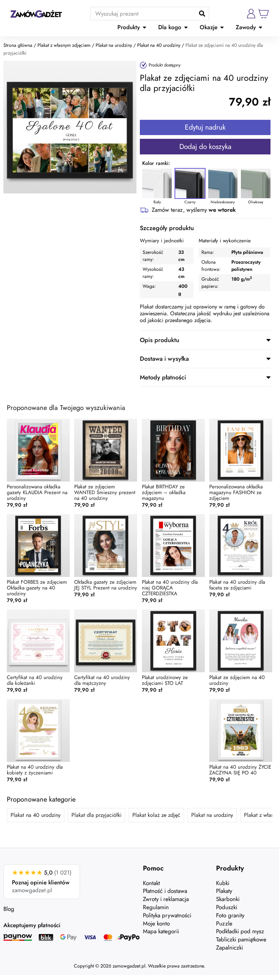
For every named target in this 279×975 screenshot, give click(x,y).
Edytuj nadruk (205, 127)
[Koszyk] (264, 13)
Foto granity (230, 915)
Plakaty (224, 891)
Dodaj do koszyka (205, 147)
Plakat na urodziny (114, 45)
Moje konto (156, 923)
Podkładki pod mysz (240, 931)
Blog (8, 909)
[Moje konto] (251, 13)
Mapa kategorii (161, 931)
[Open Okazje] (222, 27)
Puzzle (224, 923)
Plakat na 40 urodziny (158, 45)
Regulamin (156, 907)
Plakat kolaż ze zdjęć (156, 815)
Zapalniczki (229, 947)
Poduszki (226, 907)
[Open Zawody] (260, 27)
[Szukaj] (202, 13)
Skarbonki (228, 899)
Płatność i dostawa (165, 891)
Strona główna (17, 45)
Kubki (222, 883)
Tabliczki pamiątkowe (241, 939)
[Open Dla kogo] (186, 27)
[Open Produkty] (144, 27)
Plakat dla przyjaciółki (96, 815)
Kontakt (151, 883)
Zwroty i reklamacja (166, 899)
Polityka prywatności (167, 915)
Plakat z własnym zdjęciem (64, 45)
